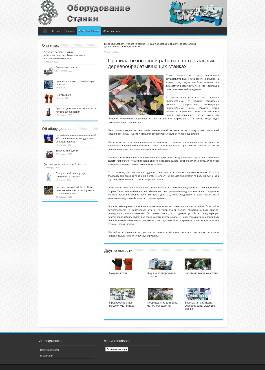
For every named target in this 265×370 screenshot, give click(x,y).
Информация (47, 355)
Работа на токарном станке (201, 273)
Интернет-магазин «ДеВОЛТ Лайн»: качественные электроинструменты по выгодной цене (75, 190)
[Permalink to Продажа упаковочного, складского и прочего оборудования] (49, 116)
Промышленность (49, 350)
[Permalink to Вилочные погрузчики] (49, 158)
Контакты (57, 31)
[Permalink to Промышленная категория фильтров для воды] (49, 89)
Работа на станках (89, 30)
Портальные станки (66, 67)
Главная (45, 31)
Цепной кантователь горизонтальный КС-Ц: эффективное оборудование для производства (76, 138)
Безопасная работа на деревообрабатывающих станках (200, 305)
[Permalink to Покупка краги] (49, 102)
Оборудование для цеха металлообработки (162, 304)
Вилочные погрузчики (67, 150)
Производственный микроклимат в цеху (121, 304)
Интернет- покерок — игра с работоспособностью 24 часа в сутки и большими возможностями (64, 55)
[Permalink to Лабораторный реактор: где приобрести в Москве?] (49, 181)
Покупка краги (118, 273)
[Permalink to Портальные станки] (49, 75)
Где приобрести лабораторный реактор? (64, 164)
